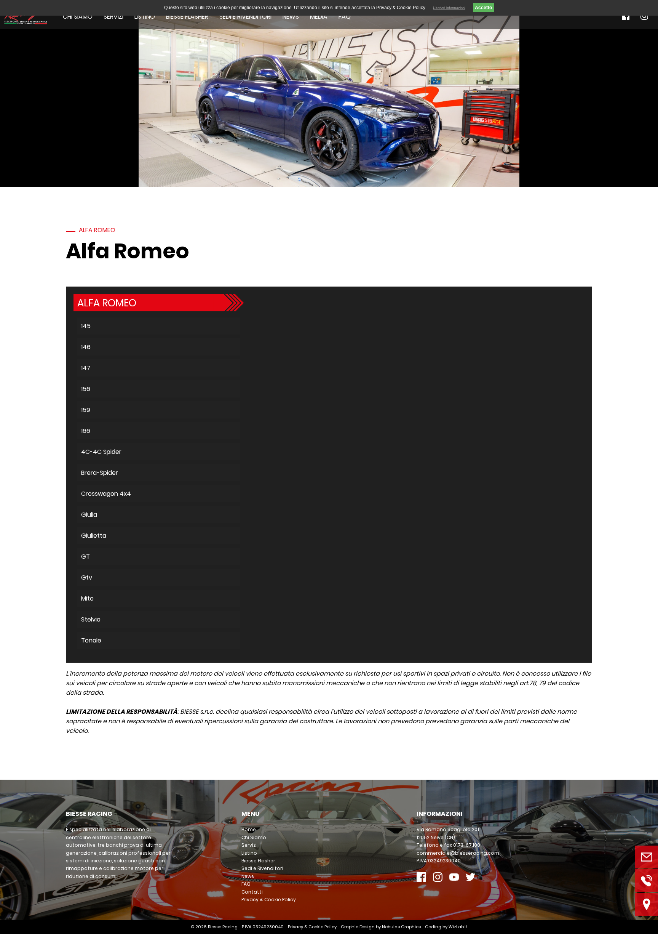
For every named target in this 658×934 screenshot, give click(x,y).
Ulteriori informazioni (449, 8)
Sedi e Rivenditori (245, 16)
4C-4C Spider (101, 451)
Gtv (86, 577)
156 (85, 388)
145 (86, 326)
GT (85, 556)
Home (248, 829)
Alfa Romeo (97, 230)
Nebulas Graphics (401, 927)
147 (85, 368)
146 (86, 347)
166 (85, 430)
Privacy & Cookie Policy (268, 899)
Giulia (89, 514)
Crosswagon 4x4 (106, 493)
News (291, 16)
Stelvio (91, 619)
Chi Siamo (78, 16)
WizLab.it (458, 927)
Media (318, 16)
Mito (87, 598)
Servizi (113, 16)
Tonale (91, 640)
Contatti (252, 892)
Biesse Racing (223, 927)
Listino (144, 16)
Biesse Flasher (187, 16)
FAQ (345, 16)
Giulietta (93, 535)
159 (85, 409)
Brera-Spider (99, 472)
